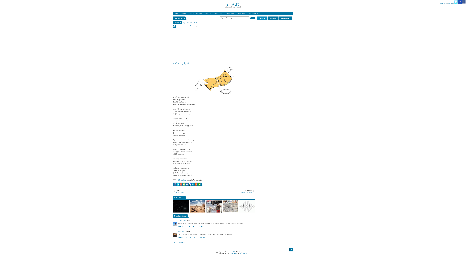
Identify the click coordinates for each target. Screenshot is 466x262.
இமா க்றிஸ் (181, 231)
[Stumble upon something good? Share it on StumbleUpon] (184, 184)
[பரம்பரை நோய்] (214, 206)
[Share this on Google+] (181, 184)
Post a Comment (179, 242)
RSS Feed (450, 3)
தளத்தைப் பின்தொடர (196, 13)
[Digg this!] (187, 184)
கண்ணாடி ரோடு (181, 63)
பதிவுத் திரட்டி (218, 13)
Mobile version (443, 3)
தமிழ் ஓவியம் (182, 180)
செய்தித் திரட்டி (230, 13)
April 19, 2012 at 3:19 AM (190, 226)
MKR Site (243, 254)
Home (176, 13)
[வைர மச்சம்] (181, 206)
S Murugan (182, 220)
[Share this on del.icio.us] (190, 184)
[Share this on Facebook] (175, 184)
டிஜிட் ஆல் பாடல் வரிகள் (190, 22)
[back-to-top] (291, 249)
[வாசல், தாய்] (247, 206)
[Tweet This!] (178, 184)
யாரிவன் (184, 13)
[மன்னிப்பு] (230, 206)
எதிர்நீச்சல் (208, 13)
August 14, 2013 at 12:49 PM (191, 237)
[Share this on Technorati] (199, 184)
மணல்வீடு (232, 252)
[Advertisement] (214, 44)
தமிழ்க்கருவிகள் (253, 13)
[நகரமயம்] (197, 206)
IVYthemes (233, 254)
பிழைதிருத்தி (241, 13)
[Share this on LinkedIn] (193, 184)
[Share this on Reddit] (196, 184)
